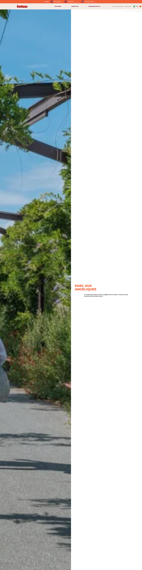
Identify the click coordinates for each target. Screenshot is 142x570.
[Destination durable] (134, 6)
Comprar (46, 1)
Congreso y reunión (127, 6)
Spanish (140, 6)
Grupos (113, 6)
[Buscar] (137, 6)
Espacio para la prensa (119, 6)
